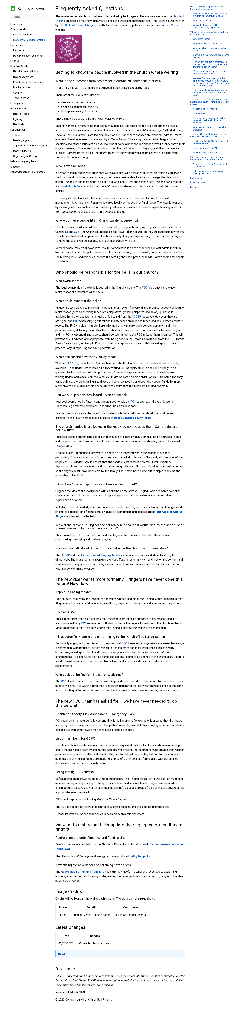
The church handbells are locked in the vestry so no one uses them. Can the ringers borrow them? (210, 64)
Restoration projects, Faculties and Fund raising (210, 165)
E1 (66, 231)
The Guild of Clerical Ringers (78, 25)
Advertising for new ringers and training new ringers (208, 172)
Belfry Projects (140, 856)
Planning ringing (22, 150)
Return (62, 953)
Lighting (17, 119)
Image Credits (197, 178)
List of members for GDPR (205, 148)
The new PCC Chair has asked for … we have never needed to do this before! (209, 135)
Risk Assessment (23, 77)
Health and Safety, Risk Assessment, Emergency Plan (210, 142)
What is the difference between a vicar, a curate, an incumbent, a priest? (211, 15)
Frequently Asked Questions (29, 39)
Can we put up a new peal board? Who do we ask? (211, 56)
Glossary (15, 166)
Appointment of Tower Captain (30, 145)
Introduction (17, 24)
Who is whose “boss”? (203, 20)
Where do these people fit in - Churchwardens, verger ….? (206, 26)
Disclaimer (195, 187)
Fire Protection (21, 87)
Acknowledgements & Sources (27, 172)
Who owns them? (201, 39)
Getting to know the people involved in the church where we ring (208, 8)
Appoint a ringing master (205, 109)
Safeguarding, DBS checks (206, 153)
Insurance (18, 50)
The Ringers (17, 135)
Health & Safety (19, 66)
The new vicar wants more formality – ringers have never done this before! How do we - (209, 102)
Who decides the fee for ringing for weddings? (209, 128)
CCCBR (173, 25)
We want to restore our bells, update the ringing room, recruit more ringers (209, 158)
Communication (19, 29)
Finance (14, 61)
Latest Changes (197, 183)
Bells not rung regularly (23, 161)
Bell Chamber (17, 129)
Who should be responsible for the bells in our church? (209, 33)
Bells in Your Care (23, 34)
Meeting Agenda (22, 140)
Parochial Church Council (70, 186)
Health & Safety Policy (25, 71)
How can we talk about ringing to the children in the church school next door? (210, 92)
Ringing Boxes (21, 113)
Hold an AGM (199, 113)
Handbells (18, 124)
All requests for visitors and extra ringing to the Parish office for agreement (209, 120)
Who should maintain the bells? (208, 44)
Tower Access (21, 98)
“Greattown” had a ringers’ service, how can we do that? (209, 72)
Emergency (16, 103)
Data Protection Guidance (27, 55)
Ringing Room (18, 108)
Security (17, 92)
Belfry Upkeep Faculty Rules (132, 417)
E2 (75, 231)
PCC (144, 287)
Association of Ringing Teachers (102, 555)
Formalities (16, 45)
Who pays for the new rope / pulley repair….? (209, 49)
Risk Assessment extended (28, 82)
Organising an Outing (25, 156)
